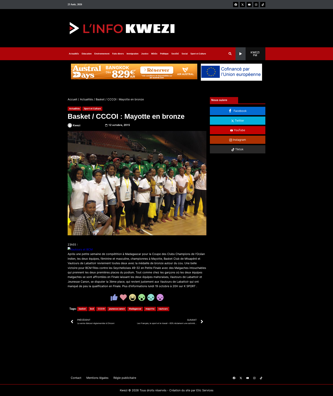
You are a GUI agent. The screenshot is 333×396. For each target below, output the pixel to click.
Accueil (72, 99)
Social (185, 54)
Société (175, 54)
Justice (144, 54)
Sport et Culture (198, 54)
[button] (250, 53)
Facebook (240, 111)
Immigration (132, 54)
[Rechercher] (231, 53)
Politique (164, 54)
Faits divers (118, 54)
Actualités (74, 54)
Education (87, 54)
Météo (154, 54)
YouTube (239, 130)
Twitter (239, 120)
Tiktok (239, 149)
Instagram (239, 139)
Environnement (101, 54)
